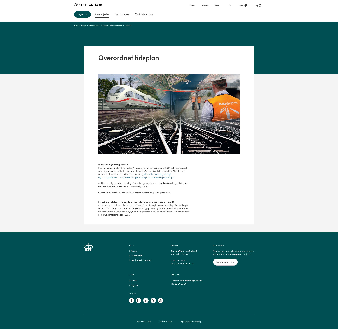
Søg (256, 5)
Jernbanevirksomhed (141, 260)
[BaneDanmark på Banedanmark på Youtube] (160, 302)
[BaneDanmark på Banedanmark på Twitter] (153, 302)
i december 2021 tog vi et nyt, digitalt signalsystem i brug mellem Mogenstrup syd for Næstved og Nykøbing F (136, 176)
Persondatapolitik (144, 321)
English (240, 5)
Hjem (76, 26)
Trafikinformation (144, 14)
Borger (83, 26)
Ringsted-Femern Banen (112, 26)
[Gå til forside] (93, 274)
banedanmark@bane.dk (190, 280)
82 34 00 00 (180, 284)
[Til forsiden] (88, 5)
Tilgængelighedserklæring (190, 321)
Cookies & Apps (165, 321)
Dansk (134, 280)
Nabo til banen (122, 14)
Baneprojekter (102, 14)
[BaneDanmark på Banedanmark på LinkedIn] (146, 302)
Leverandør (136, 255)
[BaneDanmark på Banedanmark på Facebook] (131, 302)
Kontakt (205, 5)
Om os (192, 5)
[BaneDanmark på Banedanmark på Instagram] (138, 302)
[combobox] (82, 14)
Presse (217, 5)
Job (229, 5)
